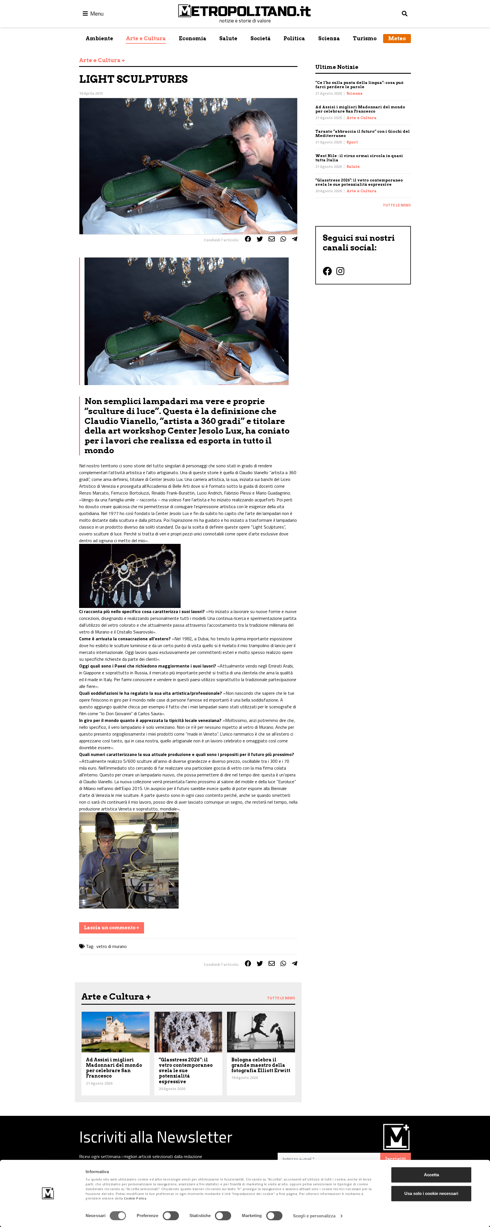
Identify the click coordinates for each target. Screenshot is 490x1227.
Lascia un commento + (111, 927)
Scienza (329, 38)
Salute (228, 38)
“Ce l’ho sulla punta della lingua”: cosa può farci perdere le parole (359, 85)
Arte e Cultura (146, 38)
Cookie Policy (135, 1198)
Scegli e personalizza (314, 1215)
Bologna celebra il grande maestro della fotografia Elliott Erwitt (260, 1065)
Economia (192, 38)
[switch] (171, 1215)
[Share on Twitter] (260, 239)
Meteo (397, 38)
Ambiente (99, 38)
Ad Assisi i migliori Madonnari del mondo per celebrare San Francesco (360, 109)
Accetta (431, 1174)
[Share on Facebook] (248, 239)
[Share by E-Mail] (272, 239)
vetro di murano (111, 946)
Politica (294, 38)
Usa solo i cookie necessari (431, 1193)
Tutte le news (397, 205)
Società (260, 38)
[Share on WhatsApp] (283, 239)
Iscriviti (395, 1159)
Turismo (365, 38)
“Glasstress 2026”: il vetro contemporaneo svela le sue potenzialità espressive (359, 182)
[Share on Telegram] (294, 239)
